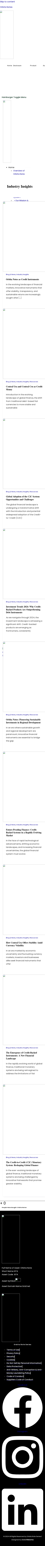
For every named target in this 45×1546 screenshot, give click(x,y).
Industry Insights (22, 274)
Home (9, 65)
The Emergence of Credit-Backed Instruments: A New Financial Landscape (21, 1055)
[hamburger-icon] (28, 167)
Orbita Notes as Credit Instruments (22, 279)
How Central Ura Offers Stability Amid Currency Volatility (24, 944)
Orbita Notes (6, 7)
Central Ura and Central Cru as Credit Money (24, 388)
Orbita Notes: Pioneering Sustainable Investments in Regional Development (23, 721)
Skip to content (7, 1)
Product (33, 65)
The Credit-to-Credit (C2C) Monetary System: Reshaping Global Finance (23, 1164)
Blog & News (11, 274)
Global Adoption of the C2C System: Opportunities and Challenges (23, 498)
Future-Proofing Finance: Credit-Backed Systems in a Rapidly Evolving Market (23, 832)
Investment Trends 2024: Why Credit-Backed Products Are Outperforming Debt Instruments (23, 609)
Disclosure (17, 65)
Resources (34, 382)
